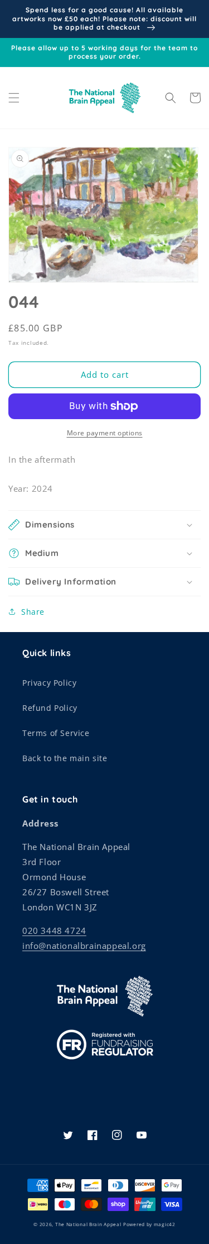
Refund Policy (49, 707)
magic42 (165, 1224)
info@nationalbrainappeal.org (84, 945)
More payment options (105, 433)
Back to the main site (65, 758)
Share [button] (33, 611)
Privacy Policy (49, 682)
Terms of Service (56, 733)
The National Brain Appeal (88, 1224)
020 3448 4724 (54, 930)
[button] (14, 98)
